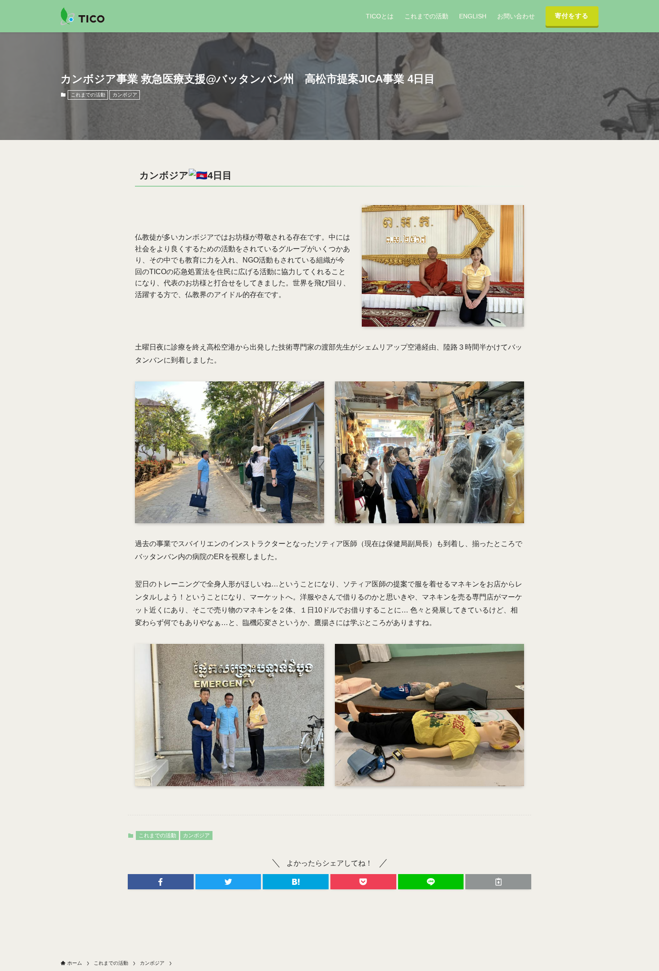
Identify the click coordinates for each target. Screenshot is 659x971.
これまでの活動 (88, 94)
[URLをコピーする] (498, 881)
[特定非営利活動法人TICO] (82, 16)
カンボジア (125, 94)
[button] (161, 881)
